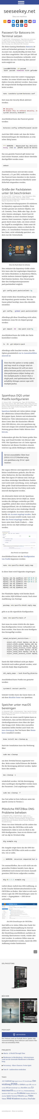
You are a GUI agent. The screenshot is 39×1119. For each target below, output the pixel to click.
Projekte (28, 1093)
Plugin (12, 1093)
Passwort (31, 42)
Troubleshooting (6, 822)
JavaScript (14, 1088)
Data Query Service (7, 404)
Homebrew (16, 713)
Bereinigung (5, 713)
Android (8, 1081)
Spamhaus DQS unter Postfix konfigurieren (16, 397)
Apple (16, 1081)
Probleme (15, 820)
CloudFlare (5, 817)
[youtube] (25, 25)
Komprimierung (6, 199)
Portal (12, 407)
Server (33, 1093)
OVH (8, 407)
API (26, 402)
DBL (15, 404)
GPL (30, 1084)
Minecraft (15, 1090)
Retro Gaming (6, 44)
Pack (27, 199)
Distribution (18, 41)
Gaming (13, 42)
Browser (20, 1081)
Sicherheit (17, 44)
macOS (34, 713)
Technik (25, 820)
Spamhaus (5, 408)
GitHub (22, 1084)
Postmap (21, 407)
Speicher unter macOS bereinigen (16, 706)
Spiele (9, 1096)
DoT (31, 817)
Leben (29, 1088)
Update (26, 1096)
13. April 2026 (6, 39)
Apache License (31, 711)
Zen (10, 408)
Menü (19, 2)
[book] (9, 21)
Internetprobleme (20, 819)
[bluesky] (13, 21)
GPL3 (33, 1084)
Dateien (9, 198)
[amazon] (4, 21)
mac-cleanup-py (8, 730)
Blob (34, 196)
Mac (30, 713)
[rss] (13, 25)
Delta (13, 198)
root (12, 44)
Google (27, 1084)
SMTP (29, 407)
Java (10, 1088)
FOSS (8, 42)
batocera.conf (10, 41)
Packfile (31, 199)
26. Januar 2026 (6, 196)
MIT (20, 1091)
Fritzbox (12, 819)
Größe (23, 198)
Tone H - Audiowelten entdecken (14, 1070)
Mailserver (27, 405)
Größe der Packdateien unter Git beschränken (16, 191)
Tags (15, 201)
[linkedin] (25, 21)
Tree (18, 201)
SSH (21, 44)
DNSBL (22, 404)
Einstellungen (28, 1081)
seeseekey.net (19, 11)
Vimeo (4, 1099)
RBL (26, 407)
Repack (4, 201)
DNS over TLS (18, 817)
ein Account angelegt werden (19, 514)
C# (23, 1081)
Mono (22, 1090)
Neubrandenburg (29, 1091)
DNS (18, 404)
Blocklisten (31, 402)
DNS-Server (26, 817)
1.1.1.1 (28, 815)
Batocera (27, 39)
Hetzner (11, 405)
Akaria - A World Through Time (14, 1053)
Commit (4, 198)
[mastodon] (34, 21)
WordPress (24, 1099)
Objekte (23, 199)
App (13, 1081)
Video (30, 1095)
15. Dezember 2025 (7, 711)
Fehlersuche (5, 819)
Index (27, 198)
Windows (16, 1098)
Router (21, 820)
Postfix (17, 407)
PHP (9, 1093)
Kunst (19, 1087)
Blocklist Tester (15, 697)
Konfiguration (20, 42)
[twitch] (21, 25)
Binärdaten (28, 196)
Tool (14, 714)
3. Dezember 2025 (7, 815)
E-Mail (29, 404)
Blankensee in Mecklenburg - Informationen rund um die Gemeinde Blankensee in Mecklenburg (18, 1059)
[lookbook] (29, 21)
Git (20, 198)
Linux (26, 42)
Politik (15, 1093)
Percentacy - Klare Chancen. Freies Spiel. (17, 1065)
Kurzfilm (24, 1088)
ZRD (12, 408)
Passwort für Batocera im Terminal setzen (18, 34)
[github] (17, 21)
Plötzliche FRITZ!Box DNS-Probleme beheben (18, 810)
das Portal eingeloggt (14, 519)
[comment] (17, 25)
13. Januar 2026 (6, 402)
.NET (3, 1081)
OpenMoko (4, 1093)
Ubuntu (21, 1096)
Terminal (25, 44)
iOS (7, 1088)
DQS (26, 404)
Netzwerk (9, 820)
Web (9, 1098)
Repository (10, 201)
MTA (31, 405)
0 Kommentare (15, 39)
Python (4, 714)
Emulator (25, 41)
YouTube (31, 1098)
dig (10, 817)
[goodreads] (21, 21)
